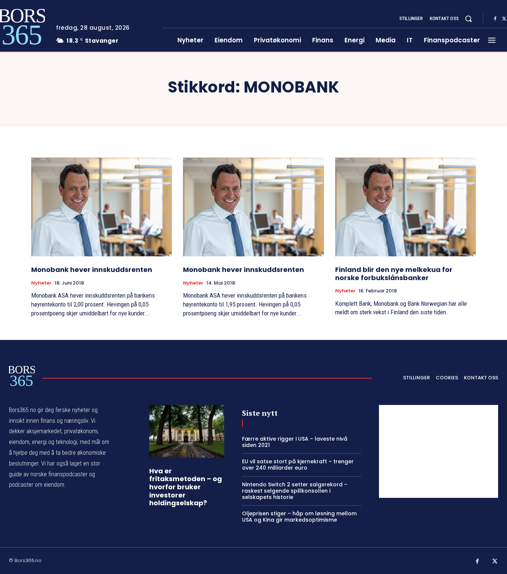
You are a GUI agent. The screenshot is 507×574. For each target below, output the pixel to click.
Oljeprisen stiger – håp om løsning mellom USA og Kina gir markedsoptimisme (299, 516)
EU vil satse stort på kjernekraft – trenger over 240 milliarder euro (298, 464)
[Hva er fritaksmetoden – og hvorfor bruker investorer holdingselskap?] (187, 431)
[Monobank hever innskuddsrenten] (101, 207)
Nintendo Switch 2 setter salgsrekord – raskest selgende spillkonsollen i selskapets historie (294, 491)
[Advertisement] (438, 451)
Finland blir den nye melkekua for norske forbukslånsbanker (393, 273)
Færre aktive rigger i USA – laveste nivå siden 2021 (294, 442)
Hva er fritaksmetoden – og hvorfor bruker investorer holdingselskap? (185, 486)
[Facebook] (495, 18)
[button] (468, 18)
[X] (495, 562)
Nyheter (41, 283)
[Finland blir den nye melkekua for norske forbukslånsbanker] (405, 207)
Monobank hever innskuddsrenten (91, 269)
